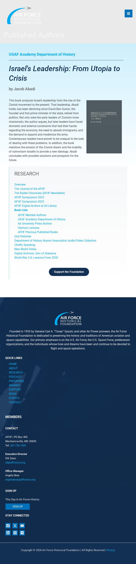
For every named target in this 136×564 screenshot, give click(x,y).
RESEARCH (16, 372)
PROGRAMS (16, 381)
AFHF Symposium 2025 (29, 201)
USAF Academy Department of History (42, 219)
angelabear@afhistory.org (20, 479)
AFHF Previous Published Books (38, 232)
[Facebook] (8, 525)
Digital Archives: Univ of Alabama (35, 253)
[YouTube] (22, 525)
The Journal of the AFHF (30, 188)
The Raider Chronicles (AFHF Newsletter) (39, 193)
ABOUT (13, 368)
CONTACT (15, 402)
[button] (17, 506)
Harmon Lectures (28, 228)
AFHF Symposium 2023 (29, 197)
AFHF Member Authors (32, 215)
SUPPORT (15, 389)
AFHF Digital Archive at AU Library (35, 206)
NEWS (13, 394)
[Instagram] (15, 532)
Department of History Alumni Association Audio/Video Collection (55, 240)
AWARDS (14, 385)
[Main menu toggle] (128, 13)
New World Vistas (25, 249)
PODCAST (15, 376)
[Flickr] (22, 532)
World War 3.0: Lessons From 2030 (36, 257)
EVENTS (14, 398)
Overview (20, 184)
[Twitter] (15, 525)
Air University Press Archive (35, 223)
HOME (13, 364)
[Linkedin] (8, 532)
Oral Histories (22, 236)
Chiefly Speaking (24, 245)
